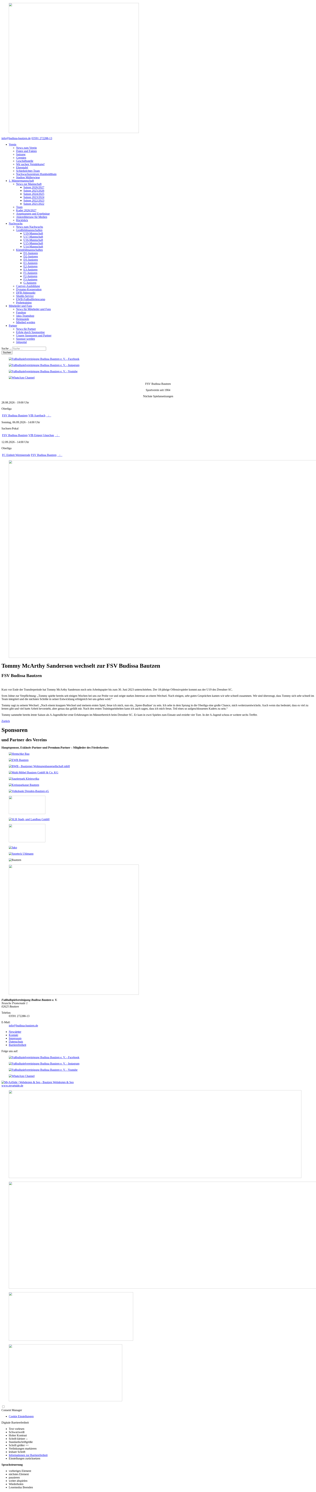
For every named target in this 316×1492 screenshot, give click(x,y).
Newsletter (15, 1031)
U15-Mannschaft (33, 243)
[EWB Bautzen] (19, 760)
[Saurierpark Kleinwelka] (24, 778)
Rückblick (22, 220)
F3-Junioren (30, 279)
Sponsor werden (25, 338)
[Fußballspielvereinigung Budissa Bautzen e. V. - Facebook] (44, 358)
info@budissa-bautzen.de (23, 1025)
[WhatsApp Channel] (22, 377)
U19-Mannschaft (33, 233)
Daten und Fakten (26, 151)
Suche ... (6, 348)
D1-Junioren (30, 253)
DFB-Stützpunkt (25, 292)
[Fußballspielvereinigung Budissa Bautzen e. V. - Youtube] (43, 371)
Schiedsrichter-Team (28, 170)
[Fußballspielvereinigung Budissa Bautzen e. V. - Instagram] (44, 365)
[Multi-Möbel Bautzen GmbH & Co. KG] (33, 772)
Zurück (5, 721)
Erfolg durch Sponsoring (30, 332)
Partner (13, 325)
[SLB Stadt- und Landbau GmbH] (29, 819)
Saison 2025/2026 (33, 190)
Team (19, 207)
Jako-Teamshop (25, 315)
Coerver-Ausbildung (28, 286)
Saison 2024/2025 (33, 193)
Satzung (20, 154)
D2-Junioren (30, 256)
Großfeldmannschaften (29, 230)
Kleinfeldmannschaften (29, 249)
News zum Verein (26, 147)
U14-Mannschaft (33, 246)
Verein (12, 144)
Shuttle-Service (25, 296)
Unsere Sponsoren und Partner (33, 335)
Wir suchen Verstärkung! (30, 164)
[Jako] (13, 847)
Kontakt (13, 1035)
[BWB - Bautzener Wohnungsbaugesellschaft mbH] (39, 766)
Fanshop (21, 312)
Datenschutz (16, 1041)
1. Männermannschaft (21, 180)
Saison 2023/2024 (33, 197)
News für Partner (26, 328)
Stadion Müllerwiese (28, 177)
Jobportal (21, 342)
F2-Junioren (30, 276)
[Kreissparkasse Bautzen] (24, 784)
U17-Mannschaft (33, 236)
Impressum (15, 1038)
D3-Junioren (30, 259)
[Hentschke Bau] (19, 753)
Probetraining (24, 302)
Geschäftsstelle (24, 160)
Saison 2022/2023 (33, 200)
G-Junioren (29, 282)
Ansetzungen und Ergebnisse (33, 213)
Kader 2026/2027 (26, 210)
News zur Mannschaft (29, 184)
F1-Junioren (30, 272)
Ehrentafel (22, 167)
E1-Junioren (30, 263)
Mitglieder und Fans (20, 305)
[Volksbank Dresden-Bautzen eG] (29, 791)
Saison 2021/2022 (33, 203)
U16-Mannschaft (33, 240)
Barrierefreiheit (17, 1044)
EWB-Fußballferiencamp (30, 299)
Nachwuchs (15, 223)
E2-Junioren (30, 266)
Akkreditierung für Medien (31, 216)
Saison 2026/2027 (33, 187)
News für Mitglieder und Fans (33, 309)
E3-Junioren (30, 269)
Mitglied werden (25, 322)
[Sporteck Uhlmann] (21, 853)
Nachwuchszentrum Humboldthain (36, 174)
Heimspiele (22, 319)
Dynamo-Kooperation (29, 289)
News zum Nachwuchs (29, 226)
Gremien (21, 157)
